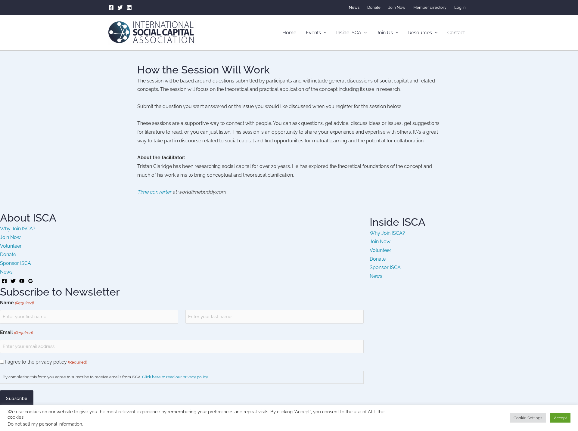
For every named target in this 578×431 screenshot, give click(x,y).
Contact (456, 33)
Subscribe (16, 398)
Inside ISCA (348, 33)
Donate (374, 7)
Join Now (397, 7)
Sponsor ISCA (15, 263)
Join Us (385, 33)
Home (289, 33)
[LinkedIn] (129, 7)
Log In (460, 7)
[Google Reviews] (30, 281)
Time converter (154, 192)
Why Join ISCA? (17, 228)
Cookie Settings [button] (528, 418)
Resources (420, 33)
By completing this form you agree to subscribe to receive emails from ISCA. (105, 377)
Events (313, 33)
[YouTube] (21, 281)
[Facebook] (111, 7)
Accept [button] (560, 418)
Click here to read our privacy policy (175, 377)
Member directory (429, 7)
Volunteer (11, 246)
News (354, 7)
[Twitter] (120, 7)
